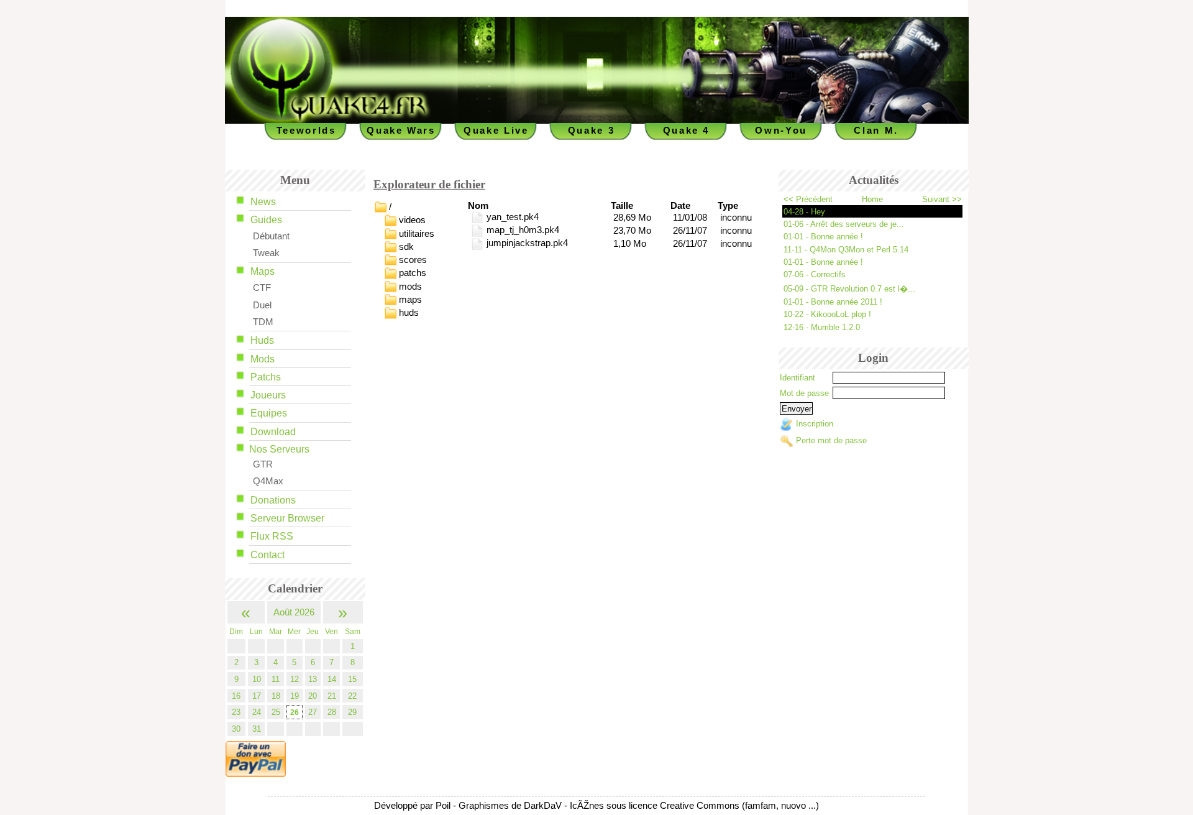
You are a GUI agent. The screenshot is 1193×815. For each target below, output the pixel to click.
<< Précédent (808, 199)
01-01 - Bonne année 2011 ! (833, 301)
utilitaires (416, 233)
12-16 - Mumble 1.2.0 (822, 327)
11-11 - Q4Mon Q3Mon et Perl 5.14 (846, 249)
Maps (262, 271)
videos (412, 220)
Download (273, 431)
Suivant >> (942, 199)
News (263, 201)
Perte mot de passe (831, 440)
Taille (622, 206)
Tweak (266, 253)
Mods (262, 359)
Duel (262, 305)
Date (680, 206)
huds (409, 313)
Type (728, 206)
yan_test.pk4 (511, 217)
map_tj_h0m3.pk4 (521, 230)
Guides (266, 219)
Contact (267, 555)
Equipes (268, 413)
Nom (478, 206)
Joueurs (268, 395)
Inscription (814, 424)
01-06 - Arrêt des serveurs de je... (844, 224)
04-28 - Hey (804, 211)
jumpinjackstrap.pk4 (525, 243)
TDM (263, 322)
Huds (262, 340)
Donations (273, 500)
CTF (262, 288)
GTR (263, 464)
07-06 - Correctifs (815, 274)
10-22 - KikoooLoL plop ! (827, 314)
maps (410, 300)
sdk (406, 246)
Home (872, 199)
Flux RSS (271, 536)
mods (410, 286)
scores (413, 260)
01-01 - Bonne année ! (823, 236)
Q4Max (268, 481)
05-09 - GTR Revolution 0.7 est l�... (849, 288)
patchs (412, 273)
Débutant (271, 236)
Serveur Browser (287, 518)
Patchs (265, 377)
